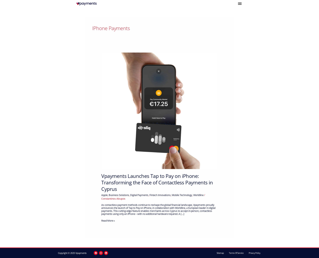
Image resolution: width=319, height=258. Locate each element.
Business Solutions (119, 195)
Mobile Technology (182, 195)
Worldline (198, 195)
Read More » (108, 220)
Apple (104, 195)
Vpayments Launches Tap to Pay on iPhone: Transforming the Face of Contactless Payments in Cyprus (157, 182)
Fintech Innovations (160, 195)
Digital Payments (139, 195)
